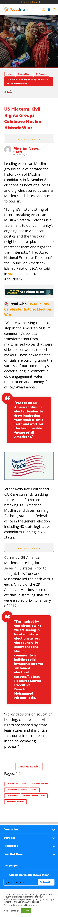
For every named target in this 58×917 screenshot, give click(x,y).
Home (10, 74)
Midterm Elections (15, 801)
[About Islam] (16, 9)
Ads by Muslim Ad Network (29, 2)
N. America (41, 74)
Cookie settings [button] (11, 910)
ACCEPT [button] (26, 910)
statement (16, 273)
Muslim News (24, 74)
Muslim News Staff (26, 150)
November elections (17, 789)
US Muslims (12, 795)
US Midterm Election (17, 784)
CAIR (34, 789)
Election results (40, 784)
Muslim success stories (34, 795)
